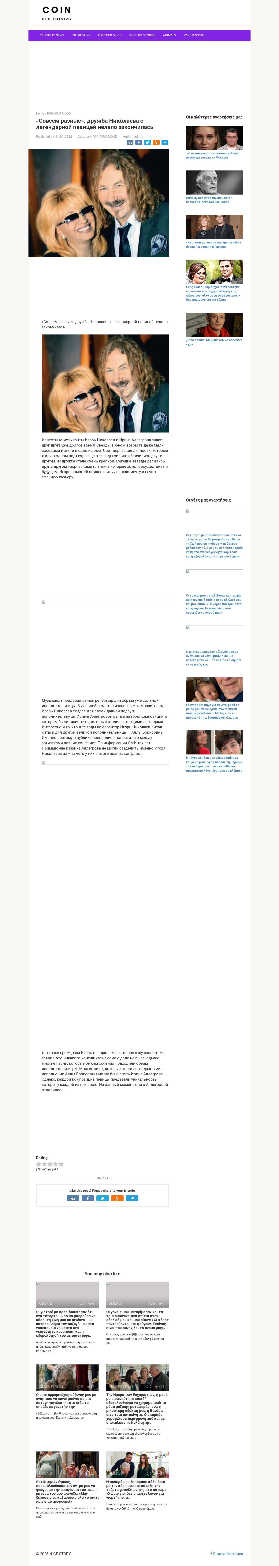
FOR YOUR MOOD (110, 35)
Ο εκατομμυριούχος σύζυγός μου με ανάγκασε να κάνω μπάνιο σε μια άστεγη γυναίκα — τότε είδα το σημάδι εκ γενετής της (66, 1401)
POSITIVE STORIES (142, 35)
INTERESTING (81, 35)
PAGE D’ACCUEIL (195, 35)
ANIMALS (169, 35)
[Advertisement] (139, 73)
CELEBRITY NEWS (52, 35)
